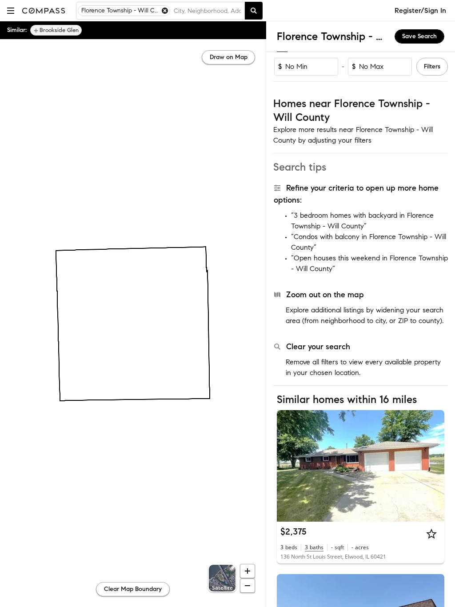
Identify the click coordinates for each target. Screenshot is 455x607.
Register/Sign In (420, 10)
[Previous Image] (287, 466)
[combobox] (207, 10)
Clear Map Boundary (133, 589)
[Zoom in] (247, 571)
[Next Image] (434, 466)
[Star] (431, 533)
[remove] (164, 10)
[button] (10, 10)
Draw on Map (228, 57)
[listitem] (56, 30)
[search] (254, 11)
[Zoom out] (247, 586)
